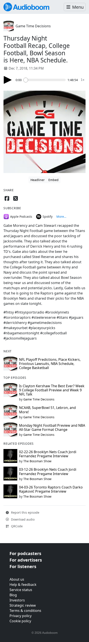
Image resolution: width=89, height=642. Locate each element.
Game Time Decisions (33, 26)
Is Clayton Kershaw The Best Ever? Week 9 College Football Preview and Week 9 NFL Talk (51, 390)
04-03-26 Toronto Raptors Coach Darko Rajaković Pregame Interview (51, 489)
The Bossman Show (37, 461)
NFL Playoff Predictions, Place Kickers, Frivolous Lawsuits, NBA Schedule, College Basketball (50, 363)
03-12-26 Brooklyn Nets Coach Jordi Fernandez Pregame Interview (47, 471)
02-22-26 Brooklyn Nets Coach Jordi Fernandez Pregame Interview (47, 453)
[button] (75, 7)
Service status (21, 589)
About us (17, 579)
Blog (13, 595)
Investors (17, 600)
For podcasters (25, 553)
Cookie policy (20, 621)
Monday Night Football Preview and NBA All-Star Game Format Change (52, 427)
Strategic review (23, 605)
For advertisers (26, 560)
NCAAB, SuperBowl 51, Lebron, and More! (47, 409)
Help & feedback (23, 584)
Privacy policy (21, 615)
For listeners (23, 566)
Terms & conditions (25, 610)
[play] (7, 80)
